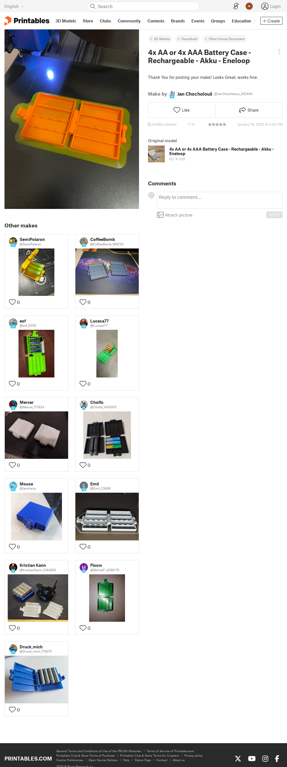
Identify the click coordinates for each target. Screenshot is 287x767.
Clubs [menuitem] (105, 20)
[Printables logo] (26, 21)
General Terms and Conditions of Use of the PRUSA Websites (98, 751)
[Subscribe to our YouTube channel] (252, 758)
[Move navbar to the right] (254, 20)
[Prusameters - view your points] (249, 6)
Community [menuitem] (129, 20)
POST (274, 214)
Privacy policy (193, 755)
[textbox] (220, 200)
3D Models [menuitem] (65, 20)
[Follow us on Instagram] (265, 758)
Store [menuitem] (88, 20)
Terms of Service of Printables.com (170, 751)
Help (126, 760)
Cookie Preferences (69, 760)
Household (189, 39)
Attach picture (179, 214)
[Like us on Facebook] (277, 758)
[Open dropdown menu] (279, 51)
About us (179, 760)
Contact (161, 760)
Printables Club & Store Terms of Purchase (85, 755)
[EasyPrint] (236, 6)
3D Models (162, 39)
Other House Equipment (227, 39)
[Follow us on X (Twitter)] (238, 758)
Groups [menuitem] (218, 20)
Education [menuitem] (241, 20)
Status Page (143, 760)
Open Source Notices (103, 760)
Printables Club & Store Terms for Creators (149, 755)
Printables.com (28, 758)
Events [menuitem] (197, 20)
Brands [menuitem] (178, 20)
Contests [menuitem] (155, 20)
